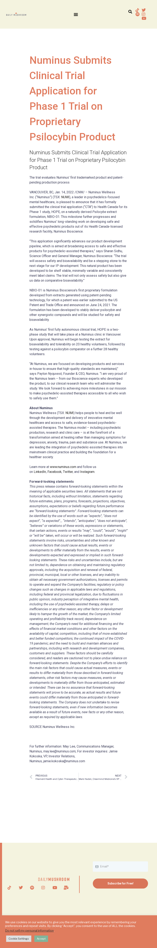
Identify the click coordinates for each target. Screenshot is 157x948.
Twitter (68, 472)
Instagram (87, 472)
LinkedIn (40, 472)
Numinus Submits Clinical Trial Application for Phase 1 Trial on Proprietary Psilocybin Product (78, 159)
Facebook (54, 472)
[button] (75, 14)
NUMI (65, 197)
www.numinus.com (63, 467)
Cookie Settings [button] (19, 938)
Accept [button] (41, 938)
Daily (54, 879)
